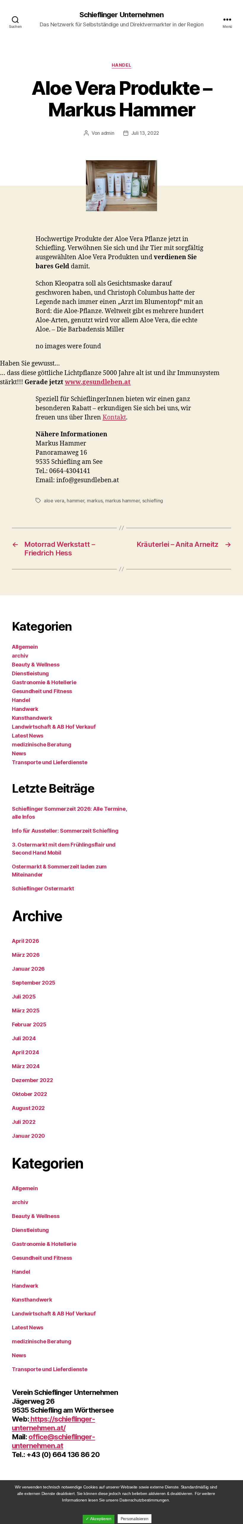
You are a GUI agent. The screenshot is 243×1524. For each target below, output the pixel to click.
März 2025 (26, 1010)
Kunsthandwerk (32, 718)
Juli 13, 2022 (145, 133)
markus (95, 501)
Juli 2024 (24, 1038)
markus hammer (122, 501)
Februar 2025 (29, 1024)
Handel (121, 65)
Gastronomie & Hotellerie (44, 682)
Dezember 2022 (32, 1080)
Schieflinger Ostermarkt (43, 888)
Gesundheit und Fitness (42, 691)
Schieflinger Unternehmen (121, 14)
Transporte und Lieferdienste (49, 762)
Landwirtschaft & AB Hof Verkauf (54, 727)
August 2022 (28, 1108)
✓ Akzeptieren (98, 1518)
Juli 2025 (24, 996)
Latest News (27, 736)
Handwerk (25, 709)
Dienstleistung (30, 673)
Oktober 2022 (29, 1094)
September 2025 (33, 983)
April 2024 (25, 1052)
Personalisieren (134, 1518)
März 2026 (26, 955)
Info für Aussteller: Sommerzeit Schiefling (65, 831)
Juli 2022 (24, 1122)
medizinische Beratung (41, 744)
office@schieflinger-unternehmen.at (53, 1441)
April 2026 (25, 941)
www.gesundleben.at (98, 382)
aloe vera (54, 501)
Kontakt (114, 418)
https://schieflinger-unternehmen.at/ (53, 1423)
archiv (20, 656)
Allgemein (25, 647)
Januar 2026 (28, 969)
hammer (75, 501)
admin (107, 133)
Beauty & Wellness (35, 664)
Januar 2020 (28, 1136)
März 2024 (26, 1066)
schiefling (152, 501)
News (19, 753)
